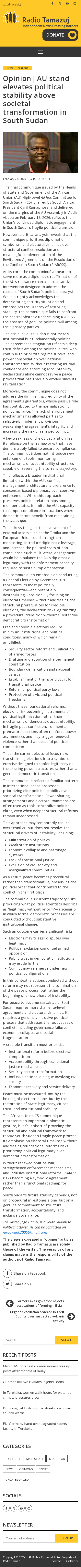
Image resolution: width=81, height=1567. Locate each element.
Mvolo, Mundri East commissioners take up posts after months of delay (36, 1368)
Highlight (13, 1459)
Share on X (23, 1284)
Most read (57, 1459)
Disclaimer (71, 1561)
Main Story (34, 1459)
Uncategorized (17, 1479)
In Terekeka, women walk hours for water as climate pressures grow (37, 1394)
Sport (43, 1469)
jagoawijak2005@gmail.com (25, 1232)
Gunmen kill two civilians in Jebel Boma (33, 1381)
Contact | (58, 1561)
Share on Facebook (30, 1273)
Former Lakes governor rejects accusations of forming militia (40, 1303)
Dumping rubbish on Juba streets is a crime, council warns (37, 1410)
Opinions (22, 68)
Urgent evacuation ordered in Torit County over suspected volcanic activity (37, 1316)
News (10, 68)
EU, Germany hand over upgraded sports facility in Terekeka (35, 1426)
